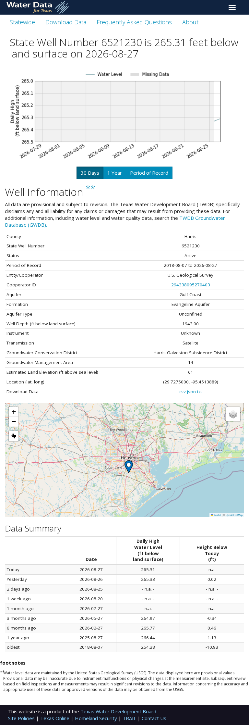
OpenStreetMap (234, 515)
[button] (128, 466)
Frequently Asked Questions (134, 22)
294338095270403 (190, 285)
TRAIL (130, 718)
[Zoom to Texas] (13, 436)
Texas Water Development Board (118, 711)
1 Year (114, 172)
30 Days (90, 172)
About (190, 22)
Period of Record (149, 172)
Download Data (65, 22)
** (90, 189)
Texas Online (55, 718)
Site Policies (22, 718)
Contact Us (154, 718)
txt (199, 391)
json (191, 391)
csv (182, 391)
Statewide (22, 22)
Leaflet (217, 515)
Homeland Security (96, 718)
